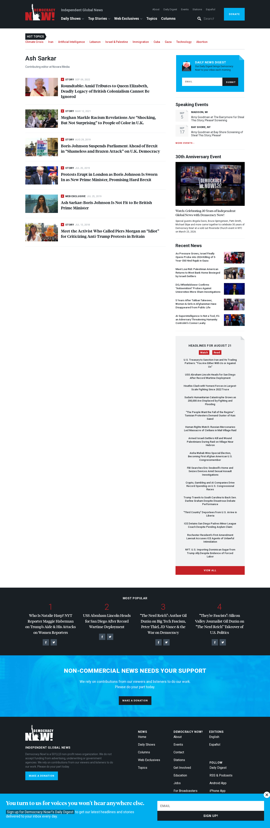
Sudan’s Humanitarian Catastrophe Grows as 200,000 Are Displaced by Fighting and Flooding (210, 401)
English (214, 737)
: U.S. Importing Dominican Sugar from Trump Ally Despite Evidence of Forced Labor (210, 553)
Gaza (168, 41)
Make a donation (135, 700)
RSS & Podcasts (221, 775)
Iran (50, 41)
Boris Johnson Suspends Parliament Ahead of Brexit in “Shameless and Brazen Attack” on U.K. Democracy (110, 148)
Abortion (202, 41)
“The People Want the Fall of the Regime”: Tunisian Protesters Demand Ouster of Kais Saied (210, 416)
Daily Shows (71, 18)
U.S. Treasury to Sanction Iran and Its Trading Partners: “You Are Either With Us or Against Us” (210, 363)
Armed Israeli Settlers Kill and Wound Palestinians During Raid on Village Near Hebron (210, 442)
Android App (218, 783)
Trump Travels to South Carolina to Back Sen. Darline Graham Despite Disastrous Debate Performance (210, 501)
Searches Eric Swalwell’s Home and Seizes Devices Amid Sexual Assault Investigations (210, 471)
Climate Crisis (34, 41)
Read (217, 352)
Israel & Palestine (116, 41)
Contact (179, 752)
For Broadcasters (185, 791)
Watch (204, 352)
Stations (197, 9)
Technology (184, 41)
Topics (151, 18)
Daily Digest (170, 9)
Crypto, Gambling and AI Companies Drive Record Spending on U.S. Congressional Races (210, 486)
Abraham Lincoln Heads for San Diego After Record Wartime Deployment (107, 621)
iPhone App (218, 791)
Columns (168, 18)
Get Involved (182, 768)
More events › (185, 143)
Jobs (177, 783)
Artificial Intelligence (71, 41)
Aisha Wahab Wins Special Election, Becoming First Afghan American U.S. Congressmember (210, 456)
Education (180, 775)
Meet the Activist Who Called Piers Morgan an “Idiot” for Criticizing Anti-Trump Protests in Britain (110, 233)
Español (210, 9)
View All (210, 570)
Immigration (141, 41)
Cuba (157, 41)
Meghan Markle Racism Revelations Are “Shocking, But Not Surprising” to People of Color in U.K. (108, 120)
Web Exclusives (126, 18)
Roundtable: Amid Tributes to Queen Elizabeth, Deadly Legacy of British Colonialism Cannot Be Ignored (105, 91)
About (156, 9)
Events (185, 9)
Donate (234, 14)
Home (142, 737)
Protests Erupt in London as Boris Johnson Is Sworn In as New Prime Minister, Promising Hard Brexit (109, 176)
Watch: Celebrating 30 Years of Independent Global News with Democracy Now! (205, 213)
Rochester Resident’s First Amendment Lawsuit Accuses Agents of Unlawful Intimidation (210, 538)
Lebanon (95, 41)
